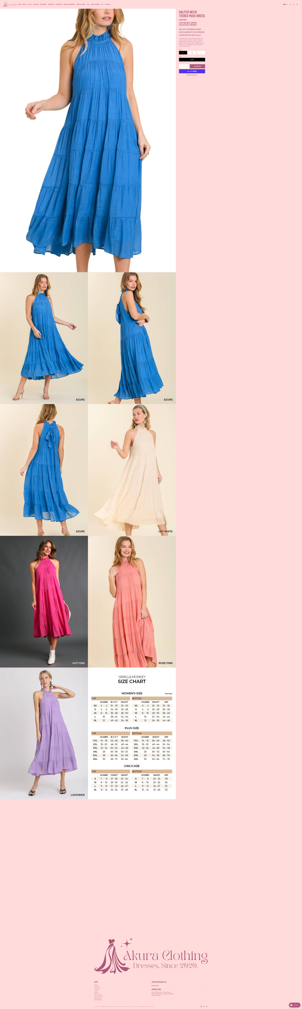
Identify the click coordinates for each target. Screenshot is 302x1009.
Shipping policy (141, 1006)
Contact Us (97, 988)
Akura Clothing (101, 1006)
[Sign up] (206, 985)
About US (96, 986)
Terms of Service (98, 996)
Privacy (96, 992)
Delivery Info (97, 994)
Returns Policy (98, 999)
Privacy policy (126, 1006)
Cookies (96, 990)
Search (96, 985)
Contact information (150, 1006)
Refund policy (97, 998)
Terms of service (133, 1006)
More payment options (192, 74)
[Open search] (290, 4)
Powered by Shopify (109, 1006)
